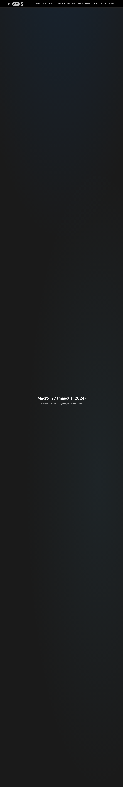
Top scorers (61, 3)
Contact (87, 3)
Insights (80, 3)
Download (103, 3)
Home (38, 3)
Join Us (95, 3)
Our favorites (71, 3)
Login (112, 3)
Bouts (44, 3)
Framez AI (52, 3)
